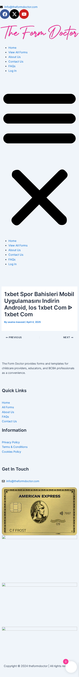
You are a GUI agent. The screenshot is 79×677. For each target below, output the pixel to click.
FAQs (12, 66)
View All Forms (18, 52)
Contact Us (15, 61)
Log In (12, 71)
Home (12, 47)
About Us (14, 57)
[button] (39, 158)
